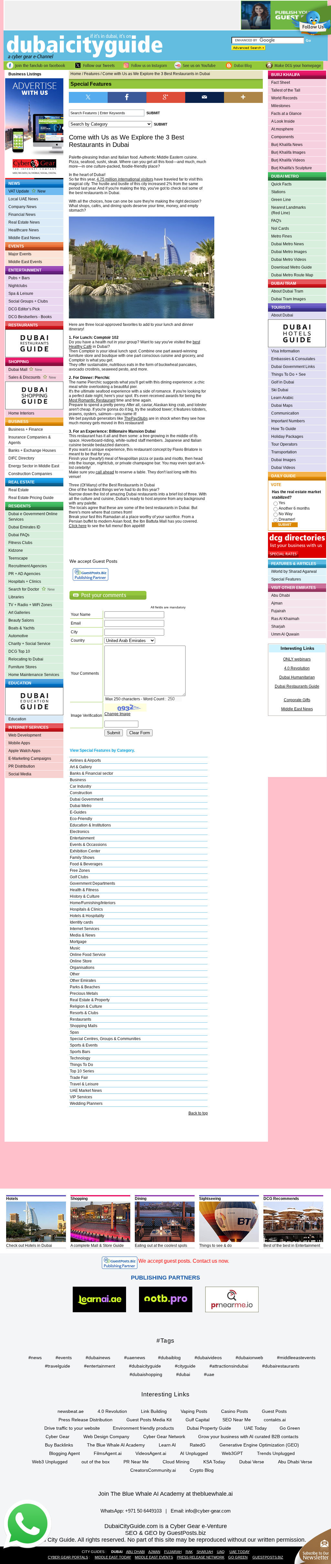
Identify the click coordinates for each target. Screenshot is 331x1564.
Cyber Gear (57, 1436)
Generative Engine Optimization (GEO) (259, 1445)
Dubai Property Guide (209, 1428)
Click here (78, 526)
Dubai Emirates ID (24, 527)
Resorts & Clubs (84, 1013)
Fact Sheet (280, 82)
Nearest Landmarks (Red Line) (288, 210)
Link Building (154, 1411)
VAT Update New (27, 191)
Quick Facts (281, 184)
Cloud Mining (176, 1461)
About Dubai (282, 315)
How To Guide (283, 429)
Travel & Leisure (84, 1084)
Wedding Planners (86, 1103)
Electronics (79, 831)
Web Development (24, 735)
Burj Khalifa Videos (288, 160)
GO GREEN (238, 1557)
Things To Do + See (288, 374)
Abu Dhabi (280, 595)
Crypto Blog (202, 1470)
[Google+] (165, 97)
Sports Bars (80, 1051)
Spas (74, 1032)
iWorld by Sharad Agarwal (294, 571)
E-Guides (78, 812)
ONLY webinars (297, 659)
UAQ (221, 1552)
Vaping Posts (194, 1411)
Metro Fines (281, 236)
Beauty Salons (21, 620)
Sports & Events (84, 1045)
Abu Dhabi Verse (295, 1461)
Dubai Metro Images (289, 252)
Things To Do (81, 1064)
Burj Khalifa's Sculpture (291, 168)
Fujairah (278, 611)
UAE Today (255, 1428)
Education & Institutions (90, 825)
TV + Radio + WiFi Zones (30, 605)
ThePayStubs (136, 418)
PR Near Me (136, 1461)
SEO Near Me (236, 1419)
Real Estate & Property (90, 1000)
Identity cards (81, 922)
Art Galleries (19, 612)
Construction (81, 793)
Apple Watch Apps (24, 751)
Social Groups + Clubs (28, 301)
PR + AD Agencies (24, 573)
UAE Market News (86, 1090)
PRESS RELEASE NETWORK (200, 1557)
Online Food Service (88, 954)
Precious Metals (84, 993)
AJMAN (154, 1552)
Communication (285, 413)
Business (78, 780)
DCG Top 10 (19, 651)
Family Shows (82, 857)
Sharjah (278, 626)
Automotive (18, 636)
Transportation (284, 452)
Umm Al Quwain (285, 634)
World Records (284, 98)
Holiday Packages (287, 436)
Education (17, 719)
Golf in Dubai (282, 382)
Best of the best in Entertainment (291, 1245)
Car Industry (80, 786)
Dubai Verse (251, 1461)
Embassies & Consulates (293, 359)
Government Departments (92, 883)
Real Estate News (24, 222)
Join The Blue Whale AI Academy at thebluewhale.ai (165, 1494)
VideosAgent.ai (150, 1453)
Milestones (280, 106)
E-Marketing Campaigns (29, 758)
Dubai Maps (282, 405)
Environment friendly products (143, 1428)
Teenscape (18, 558)
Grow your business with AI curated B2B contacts (248, 1436)
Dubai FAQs (18, 535)
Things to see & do (215, 1245)
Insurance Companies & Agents (29, 440)
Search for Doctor (31, 589)
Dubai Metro (80, 806)
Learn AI (167, 1445)
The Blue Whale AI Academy (116, 1445)
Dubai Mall (25, 369)
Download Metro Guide (291, 267)
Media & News (82, 935)
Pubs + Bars (19, 278)
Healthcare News (23, 230)
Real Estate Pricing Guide (31, 497)
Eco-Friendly (81, 818)
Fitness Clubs (20, 542)
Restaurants (80, 1019)
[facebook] (127, 97)
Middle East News (24, 238)
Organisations (82, 967)
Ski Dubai (279, 390)
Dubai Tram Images (288, 299)
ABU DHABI (135, 1552)
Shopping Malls (83, 1026)
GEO (150, 1533)
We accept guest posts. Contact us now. (183, 1261)
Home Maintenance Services (33, 674)
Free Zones (80, 870)
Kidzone (15, 550)
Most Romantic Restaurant (92, 400)
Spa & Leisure (20, 293)
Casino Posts (234, 1411)
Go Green (290, 1428)
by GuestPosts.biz (182, 1533)
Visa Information (285, 351)
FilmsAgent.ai (108, 1453)
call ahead (105, 472)
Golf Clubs (79, 877)
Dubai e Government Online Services (33, 517)
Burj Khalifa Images (288, 152)
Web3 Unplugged (50, 1461)
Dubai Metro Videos (288, 259)
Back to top (198, 1113)
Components (282, 137)
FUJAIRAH (173, 1552)
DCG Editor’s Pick (24, 309)
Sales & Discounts (32, 377)
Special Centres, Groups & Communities (105, 1039)
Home (75, 74)
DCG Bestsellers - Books (30, 317)
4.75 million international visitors (125, 179)
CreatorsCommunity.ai (153, 1470)
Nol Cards (280, 228)
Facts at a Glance (286, 113)
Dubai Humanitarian (297, 677)
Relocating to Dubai (25, 659)
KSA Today (214, 1461)
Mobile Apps (19, 743)
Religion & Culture (86, 1006)
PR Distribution (21, 766)
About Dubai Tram (287, 291)
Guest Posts (274, 1411)
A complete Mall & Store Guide (97, 1245)
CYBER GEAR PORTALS (68, 1557)
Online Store (81, 961)
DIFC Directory (21, 458)
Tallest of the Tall (285, 90)
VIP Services (81, 1097)
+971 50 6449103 (143, 1511)
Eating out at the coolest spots (161, 1245)
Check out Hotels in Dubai (29, 1245)
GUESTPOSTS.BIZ (267, 1557)
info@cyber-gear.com (208, 1511)
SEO (131, 1533)
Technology (80, 1058)
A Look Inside (283, 121)
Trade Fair (79, 1077)
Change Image (117, 714)
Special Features (286, 579)
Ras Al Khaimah (285, 618)
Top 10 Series (82, 1071)
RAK (189, 1552)
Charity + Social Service (29, 643)
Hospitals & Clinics (86, 909)
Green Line (281, 199)
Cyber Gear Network (164, 1436)
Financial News (22, 214)
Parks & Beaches (85, 987)
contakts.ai (275, 1419)
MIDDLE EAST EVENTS (154, 1557)
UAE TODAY (240, 1552)
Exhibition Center (85, 851)
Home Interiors (21, 413)
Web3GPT (232, 1453)
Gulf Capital (197, 1419)
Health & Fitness (84, 890)
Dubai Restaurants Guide (297, 686)
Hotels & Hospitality (87, 916)
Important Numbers (288, 421)
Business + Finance (25, 429)
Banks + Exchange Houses (32, 450)
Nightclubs (17, 285)
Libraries (16, 597)
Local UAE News (23, 199)
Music (75, 948)
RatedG (198, 1445)
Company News (22, 207)
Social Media (19, 774)
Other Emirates (83, 980)
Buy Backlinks (59, 1445)
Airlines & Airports (85, 760)
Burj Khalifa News (287, 144)
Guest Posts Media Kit (149, 1419)
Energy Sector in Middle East (33, 466)
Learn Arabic (282, 397)
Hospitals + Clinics (24, 581)
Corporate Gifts (297, 700)
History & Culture (85, 896)
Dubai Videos (283, 467)
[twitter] (88, 97)
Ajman (277, 603)
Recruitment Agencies (27, 566)
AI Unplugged (194, 1453)
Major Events (19, 254)
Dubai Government (86, 799)
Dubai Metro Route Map (292, 275)
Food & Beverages (86, 864)
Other (75, 974)
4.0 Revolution (297, 668)
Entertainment (82, 838)
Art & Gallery (81, 767)
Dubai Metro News (287, 244)
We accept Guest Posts (93, 561)
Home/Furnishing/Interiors (92, 903)
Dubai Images (283, 460)
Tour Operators (284, 444)
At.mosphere (282, 129)
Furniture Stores (22, 667)
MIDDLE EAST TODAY (113, 1557)
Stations (278, 192)
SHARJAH (205, 1552)
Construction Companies (30, 473)
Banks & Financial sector (91, 773)
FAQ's (276, 220)
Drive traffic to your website (72, 1428)
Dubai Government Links (293, 366)
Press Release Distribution (85, 1419)
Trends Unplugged (276, 1453)
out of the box (95, 1461)
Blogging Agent (64, 1453)
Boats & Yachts (21, 628)
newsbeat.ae (71, 1411)
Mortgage (78, 941)
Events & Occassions (88, 844)
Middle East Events (25, 262)
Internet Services (84, 928)
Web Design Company (106, 1436)
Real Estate (18, 490)
